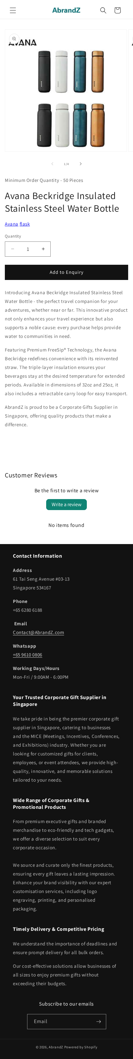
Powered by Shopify (80, 1047)
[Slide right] (81, 164)
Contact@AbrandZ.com (38, 632)
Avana (11, 224)
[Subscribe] (99, 1021)
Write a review (66, 504)
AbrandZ (56, 1047)
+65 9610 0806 (27, 655)
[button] (13, 10)
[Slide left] (52, 164)
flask (25, 224)
